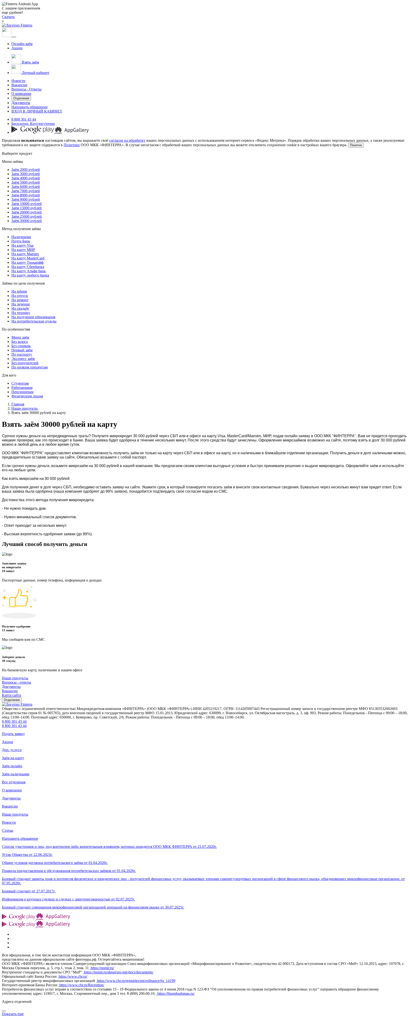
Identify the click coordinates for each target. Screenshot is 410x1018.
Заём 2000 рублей (25, 170)
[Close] (4, 1011)
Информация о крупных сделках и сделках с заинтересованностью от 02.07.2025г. (68, 899)
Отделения (21, 98)
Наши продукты (24, 408)
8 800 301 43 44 (23, 119)
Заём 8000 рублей (25, 195)
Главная (17, 404)
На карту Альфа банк (28, 271)
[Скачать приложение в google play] (33, 132)
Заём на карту (13, 758)
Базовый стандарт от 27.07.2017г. (29, 891)
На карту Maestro (25, 254)
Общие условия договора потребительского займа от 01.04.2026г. (55, 863)
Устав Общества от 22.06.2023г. (27, 855)
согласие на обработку (127, 140)
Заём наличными (15, 774)
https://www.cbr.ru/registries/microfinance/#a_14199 (135, 981)
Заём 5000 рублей (25, 182)
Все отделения (13, 782)
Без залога (19, 342)
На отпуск (19, 296)
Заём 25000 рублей (26, 216)
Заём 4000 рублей (25, 178)
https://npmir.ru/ (102, 968)
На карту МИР (23, 250)
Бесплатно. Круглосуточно (33, 124)
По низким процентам (29, 367)
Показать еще (13, 1014)
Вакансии (19, 85)
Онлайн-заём (22, 44)
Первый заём (22, 350)
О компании (21, 93)
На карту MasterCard (27, 258)
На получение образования (33, 317)
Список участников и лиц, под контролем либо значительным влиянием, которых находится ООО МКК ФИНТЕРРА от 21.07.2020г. (109, 847)
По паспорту (21, 354)
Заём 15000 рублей (26, 208)
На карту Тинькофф (27, 262)
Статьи (7, 830)
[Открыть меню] (14, 37)
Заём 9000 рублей (25, 199)
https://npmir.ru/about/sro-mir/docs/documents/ (118, 972)
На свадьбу (20, 308)
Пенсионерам (22, 392)
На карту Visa (22, 245)
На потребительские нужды (33, 321)
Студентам (20, 383)
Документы (20, 103)
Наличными (21, 237)
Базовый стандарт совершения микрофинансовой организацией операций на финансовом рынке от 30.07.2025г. (93, 907)
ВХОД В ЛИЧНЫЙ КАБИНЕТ (36, 111)
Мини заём (20, 337)
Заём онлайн (12, 766)
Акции (17, 48)
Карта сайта (11, 695)
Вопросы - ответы (16, 682)
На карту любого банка (30, 275)
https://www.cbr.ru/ (72, 976)
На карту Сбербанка (27, 267)
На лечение (20, 304)
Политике (72, 145)
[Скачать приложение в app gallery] (72, 132)
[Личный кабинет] (7, 36)
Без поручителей (24, 363)
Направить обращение (29, 107)
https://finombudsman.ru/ (175, 993)
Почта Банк (20, 241)
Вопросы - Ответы (26, 89)
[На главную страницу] (17, 704)
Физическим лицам (27, 396)
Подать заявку (13, 734)
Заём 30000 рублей (26, 221)
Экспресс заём (23, 359)
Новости (18, 81)
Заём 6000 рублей (25, 187)
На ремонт (19, 300)
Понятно (356, 145)
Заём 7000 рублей (25, 191)
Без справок (21, 346)
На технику (20, 313)
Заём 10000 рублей (26, 204)
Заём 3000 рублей (25, 174)
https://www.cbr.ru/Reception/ (81, 985)
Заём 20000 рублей (26, 212)
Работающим (22, 388)
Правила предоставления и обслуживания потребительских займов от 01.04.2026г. (69, 871)
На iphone (19, 291)
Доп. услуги (12, 750)
